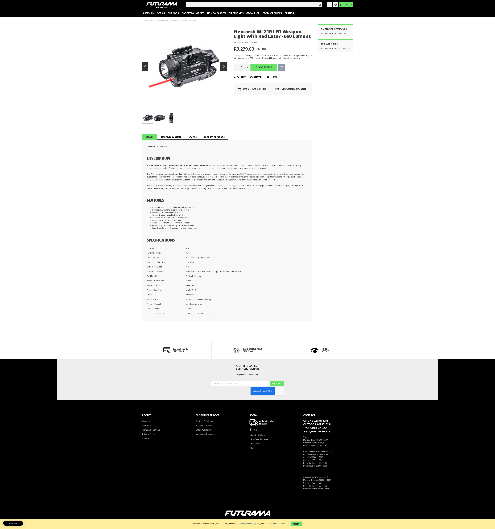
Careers (145, 439)
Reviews (192, 137)
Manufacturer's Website (157, 146)
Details (149, 137)
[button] (145, 66)
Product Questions (214, 137)
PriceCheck (255, 444)
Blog (252, 448)
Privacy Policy (254, 524)
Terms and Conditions (276, 524)
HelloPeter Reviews (259, 439)
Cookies (242, 524)
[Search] (319, 4)
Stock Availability (204, 430)
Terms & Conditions (151, 430)
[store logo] (162, 3)
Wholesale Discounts (205, 434)
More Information (171, 137)
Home (144, 20)
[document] (247, 524)
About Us (146, 421)
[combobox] (254, 4)
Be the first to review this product (245, 42)
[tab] (149, 137)
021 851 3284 (161, 7)
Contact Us (147, 425)
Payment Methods (204, 425)
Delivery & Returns (204, 421)
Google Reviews (257, 435)
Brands (289, 13)
